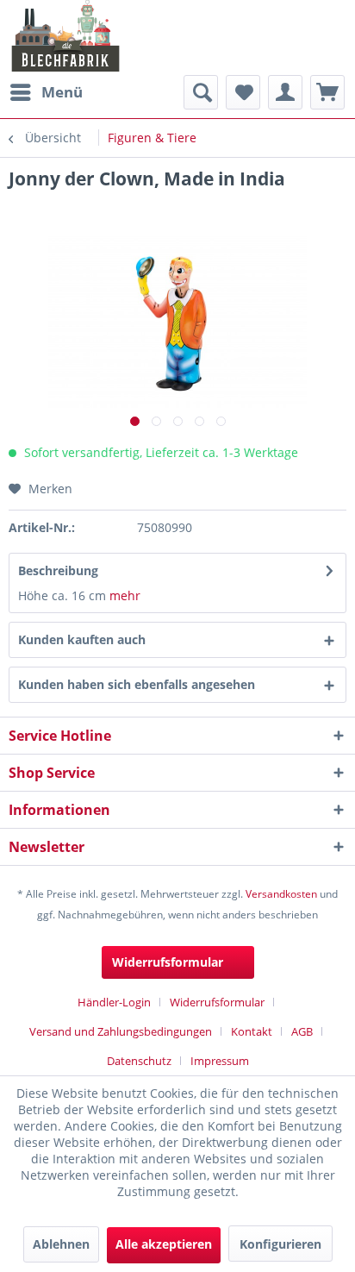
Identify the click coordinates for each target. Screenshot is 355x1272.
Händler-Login (114, 1002)
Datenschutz (139, 1060)
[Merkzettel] (243, 92)
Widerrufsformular (167, 962)
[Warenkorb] (327, 92)
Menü (62, 92)
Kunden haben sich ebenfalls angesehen (136, 684)
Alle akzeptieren (163, 1244)
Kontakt (251, 1031)
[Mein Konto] (285, 92)
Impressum (219, 1060)
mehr (124, 595)
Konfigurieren (280, 1244)
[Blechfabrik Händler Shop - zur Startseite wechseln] (66, 36)
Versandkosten (281, 894)
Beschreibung (58, 570)
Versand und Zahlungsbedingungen (120, 1031)
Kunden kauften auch (82, 639)
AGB (302, 1031)
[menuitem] (45, 92)
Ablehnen (61, 1244)
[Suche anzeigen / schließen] (201, 92)
